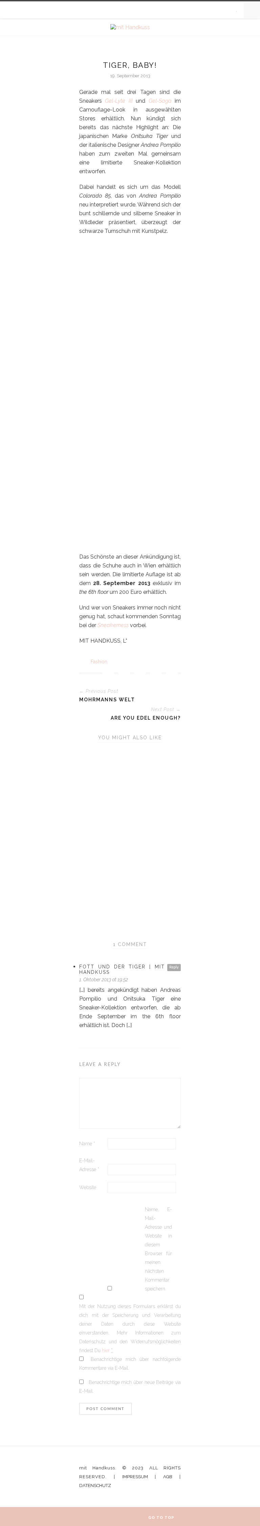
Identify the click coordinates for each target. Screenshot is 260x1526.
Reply (174, 967)
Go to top (162, 1517)
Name (87, 1143)
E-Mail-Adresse (89, 1165)
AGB (167, 1476)
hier (106, 1350)
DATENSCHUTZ (95, 1485)
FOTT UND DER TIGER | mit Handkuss (122, 969)
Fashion (99, 661)
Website (87, 1187)
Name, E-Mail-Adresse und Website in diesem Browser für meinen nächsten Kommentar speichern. (158, 1249)
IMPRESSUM (135, 1476)
